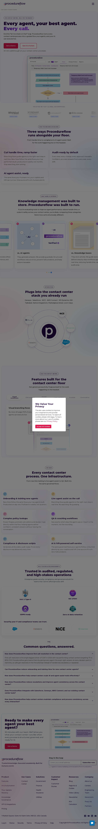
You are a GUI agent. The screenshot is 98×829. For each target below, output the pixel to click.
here (52, 417)
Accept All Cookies (43, 426)
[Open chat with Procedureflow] (92, 823)
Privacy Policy (52, 421)
